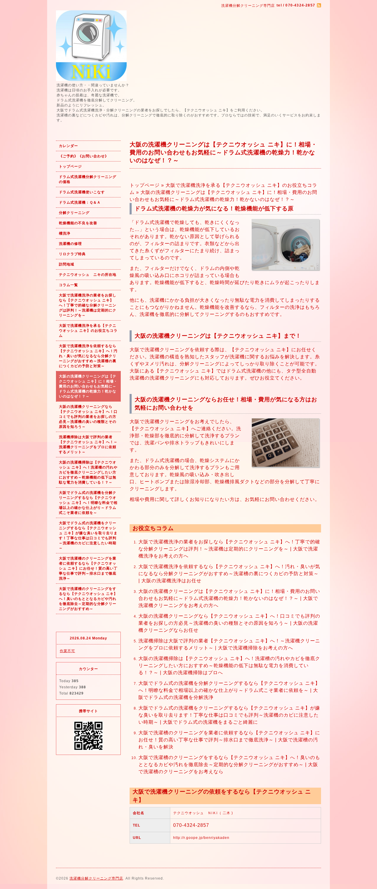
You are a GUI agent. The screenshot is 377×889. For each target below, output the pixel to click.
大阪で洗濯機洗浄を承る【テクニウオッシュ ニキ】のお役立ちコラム (88, 331)
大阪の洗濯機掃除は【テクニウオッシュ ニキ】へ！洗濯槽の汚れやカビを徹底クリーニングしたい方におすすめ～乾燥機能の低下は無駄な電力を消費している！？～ (88, 472)
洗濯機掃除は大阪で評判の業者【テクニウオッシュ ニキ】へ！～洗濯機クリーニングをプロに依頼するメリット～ (88, 444)
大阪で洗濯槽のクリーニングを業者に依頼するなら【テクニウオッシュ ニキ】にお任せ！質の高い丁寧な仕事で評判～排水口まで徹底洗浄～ (88, 568)
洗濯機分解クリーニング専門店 (96, 878)
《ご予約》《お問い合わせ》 (84, 156)
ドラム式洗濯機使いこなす (82, 192)
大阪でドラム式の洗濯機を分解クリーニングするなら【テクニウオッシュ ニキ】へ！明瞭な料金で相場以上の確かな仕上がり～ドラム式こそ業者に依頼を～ (88, 503)
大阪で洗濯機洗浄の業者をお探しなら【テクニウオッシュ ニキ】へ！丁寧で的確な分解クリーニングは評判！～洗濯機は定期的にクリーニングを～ (87, 305)
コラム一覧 (68, 285)
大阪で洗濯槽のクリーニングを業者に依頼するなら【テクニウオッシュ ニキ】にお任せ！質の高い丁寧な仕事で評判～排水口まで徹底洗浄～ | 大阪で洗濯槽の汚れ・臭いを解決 (229, 739)
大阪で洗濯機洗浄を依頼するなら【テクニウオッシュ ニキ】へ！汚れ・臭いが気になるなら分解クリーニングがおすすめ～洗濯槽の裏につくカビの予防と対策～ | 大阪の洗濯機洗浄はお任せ (229, 573)
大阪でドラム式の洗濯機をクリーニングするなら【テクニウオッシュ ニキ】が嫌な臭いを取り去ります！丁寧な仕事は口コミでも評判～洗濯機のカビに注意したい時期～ (88, 535)
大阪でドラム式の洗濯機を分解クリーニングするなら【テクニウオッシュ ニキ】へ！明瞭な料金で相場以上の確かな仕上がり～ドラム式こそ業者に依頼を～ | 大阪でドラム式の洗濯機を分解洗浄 (229, 690)
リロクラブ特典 (72, 254)
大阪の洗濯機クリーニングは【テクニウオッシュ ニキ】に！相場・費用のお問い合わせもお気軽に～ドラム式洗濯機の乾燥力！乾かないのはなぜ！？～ (88, 386)
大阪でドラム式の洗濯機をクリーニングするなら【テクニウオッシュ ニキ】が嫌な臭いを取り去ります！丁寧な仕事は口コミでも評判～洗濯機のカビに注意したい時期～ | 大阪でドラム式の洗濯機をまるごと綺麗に (229, 715)
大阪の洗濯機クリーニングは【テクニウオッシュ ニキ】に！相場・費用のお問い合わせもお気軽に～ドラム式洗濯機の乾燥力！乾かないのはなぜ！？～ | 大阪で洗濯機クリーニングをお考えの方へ (229, 598)
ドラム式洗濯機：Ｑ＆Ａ (80, 202)
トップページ (70, 166)
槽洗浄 (64, 233)
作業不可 (67, 651)
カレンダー (68, 146)
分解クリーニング (74, 213)
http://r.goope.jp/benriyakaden (201, 838)
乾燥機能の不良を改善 (78, 223)
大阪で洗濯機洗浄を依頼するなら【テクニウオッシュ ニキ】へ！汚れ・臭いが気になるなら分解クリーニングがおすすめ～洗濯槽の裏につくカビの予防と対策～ (88, 356)
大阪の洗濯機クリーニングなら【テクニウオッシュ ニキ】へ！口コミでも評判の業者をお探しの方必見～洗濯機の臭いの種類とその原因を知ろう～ (88, 417)
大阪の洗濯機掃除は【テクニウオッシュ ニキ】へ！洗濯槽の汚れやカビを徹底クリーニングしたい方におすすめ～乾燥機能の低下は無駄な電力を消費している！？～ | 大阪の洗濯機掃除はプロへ (229, 665)
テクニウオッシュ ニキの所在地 (87, 275)
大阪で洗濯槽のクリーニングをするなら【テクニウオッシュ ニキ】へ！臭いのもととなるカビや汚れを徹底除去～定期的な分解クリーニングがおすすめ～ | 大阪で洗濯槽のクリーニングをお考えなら (229, 764)
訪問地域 (66, 264)
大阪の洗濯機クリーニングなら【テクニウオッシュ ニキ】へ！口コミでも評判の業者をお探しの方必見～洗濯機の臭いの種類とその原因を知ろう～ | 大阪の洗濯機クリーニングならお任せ (229, 623)
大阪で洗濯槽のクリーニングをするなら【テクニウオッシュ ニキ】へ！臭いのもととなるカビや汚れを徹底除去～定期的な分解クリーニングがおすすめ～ (88, 599)
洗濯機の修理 (70, 244)
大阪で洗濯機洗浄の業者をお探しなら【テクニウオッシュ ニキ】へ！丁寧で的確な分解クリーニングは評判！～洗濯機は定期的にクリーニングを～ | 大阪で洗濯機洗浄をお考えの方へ (229, 548)
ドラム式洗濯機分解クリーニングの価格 (87, 179)
